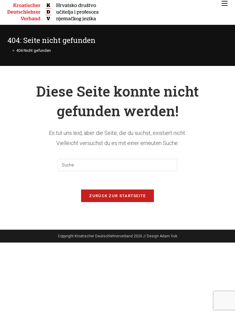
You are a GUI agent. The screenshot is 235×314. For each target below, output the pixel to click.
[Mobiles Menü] (225, 3)
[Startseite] (8, 50)
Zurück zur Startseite (117, 195)
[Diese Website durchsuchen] (117, 165)
